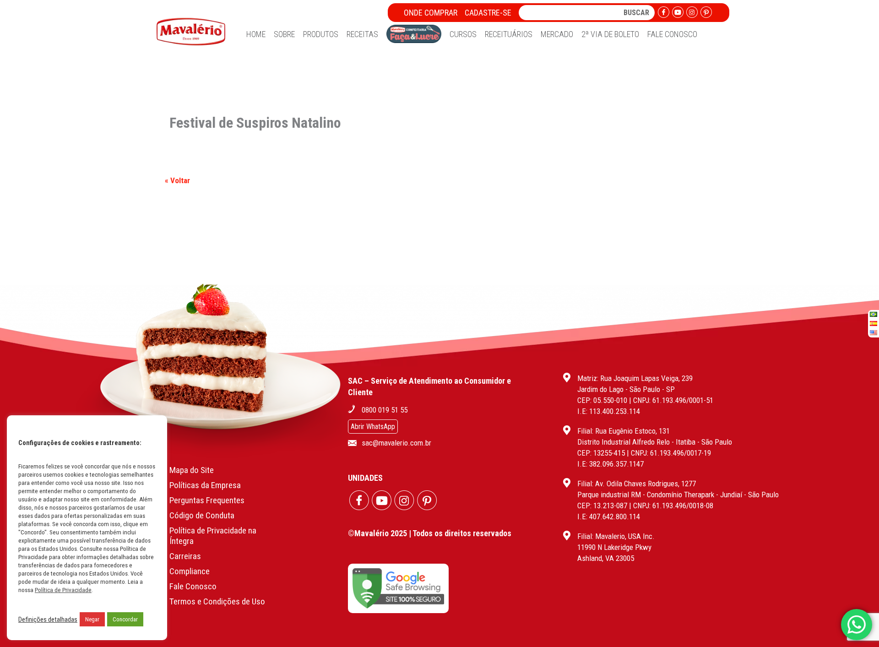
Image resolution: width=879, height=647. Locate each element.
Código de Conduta (201, 515)
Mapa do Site (191, 470)
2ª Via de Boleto (610, 34)
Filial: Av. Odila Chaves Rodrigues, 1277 (636, 483)
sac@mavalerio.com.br (396, 442)
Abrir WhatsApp (373, 426)
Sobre (284, 34)
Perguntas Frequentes (206, 500)
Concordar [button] (125, 619)
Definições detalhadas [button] (47, 619)
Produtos (320, 34)
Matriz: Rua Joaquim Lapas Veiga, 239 (635, 378)
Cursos (463, 34)
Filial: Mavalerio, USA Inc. (616, 536)
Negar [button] (92, 619)
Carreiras (185, 556)
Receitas (362, 34)
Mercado (557, 34)
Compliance (189, 571)
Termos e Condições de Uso (217, 601)
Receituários (508, 34)
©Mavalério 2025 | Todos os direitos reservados (429, 533)
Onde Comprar (430, 12)
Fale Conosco (672, 34)
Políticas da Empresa (205, 485)
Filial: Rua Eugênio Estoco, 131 (623, 430)
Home (256, 34)
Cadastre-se (488, 12)
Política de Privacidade (63, 590)
